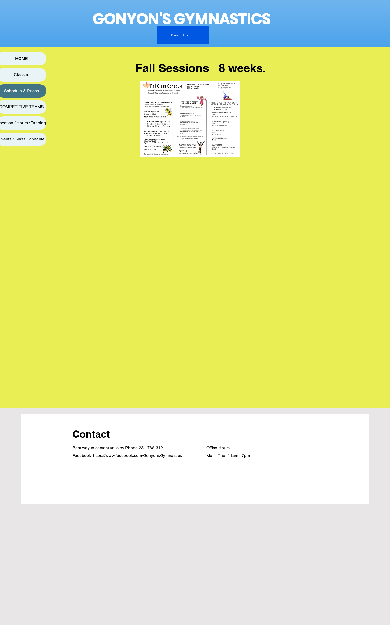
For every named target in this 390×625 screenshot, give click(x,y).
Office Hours (218, 447)
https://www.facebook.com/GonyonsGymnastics (137, 455)
